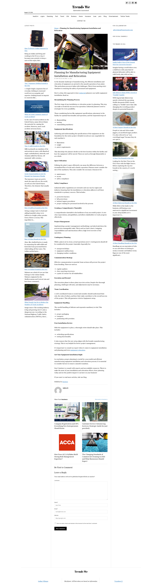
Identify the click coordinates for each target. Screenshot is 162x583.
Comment (56, 480)
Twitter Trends (125, 16)
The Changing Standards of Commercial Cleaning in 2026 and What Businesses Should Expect (93, 457)
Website (56, 515)
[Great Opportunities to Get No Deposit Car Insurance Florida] (37, 167)
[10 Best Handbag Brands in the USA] (125, 229)
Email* (56, 509)
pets (100, 16)
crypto (42, 16)
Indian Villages (43, 581)
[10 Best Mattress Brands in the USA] (123, 187)
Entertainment (113, 16)
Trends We (81, 7)
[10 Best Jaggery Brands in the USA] (125, 119)
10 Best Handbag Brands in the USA (125, 243)
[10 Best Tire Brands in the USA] (125, 149)
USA (67, 16)
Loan (94, 16)
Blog (105, 16)
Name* (56, 502)
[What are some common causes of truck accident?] (37, 106)
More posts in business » (101, 399)
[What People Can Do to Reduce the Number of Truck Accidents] (37, 292)
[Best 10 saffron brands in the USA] (37, 199)
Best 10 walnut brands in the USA (36, 269)
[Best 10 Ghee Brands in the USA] (37, 230)
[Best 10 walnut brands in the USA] (37, 261)
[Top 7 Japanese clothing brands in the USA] (37, 72)
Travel (62, 16)
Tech (56, 16)
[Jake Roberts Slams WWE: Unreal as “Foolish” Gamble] (125, 84)
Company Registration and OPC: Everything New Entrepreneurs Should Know (66, 426)
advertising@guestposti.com (123, 30)
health (35, 16)
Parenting (50, 16)
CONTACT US (81, 21)
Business (74, 16)
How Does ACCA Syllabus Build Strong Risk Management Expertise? (66, 456)
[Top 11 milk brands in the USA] (37, 138)
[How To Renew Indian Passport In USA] (37, 38)
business (65, 382)
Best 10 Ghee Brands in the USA (35, 239)
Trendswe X (118, 581)
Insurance (88, 16)
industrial (82, 93)
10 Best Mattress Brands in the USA (125, 203)
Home (81, 16)
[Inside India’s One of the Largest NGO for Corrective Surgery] (125, 55)
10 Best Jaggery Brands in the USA (124, 127)
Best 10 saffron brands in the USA (36, 208)
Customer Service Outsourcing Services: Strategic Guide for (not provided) (94, 426)
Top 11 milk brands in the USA (35, 146)
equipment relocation (77, 350)
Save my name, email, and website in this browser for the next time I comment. (77, 523)
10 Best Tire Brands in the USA (123, 158)
